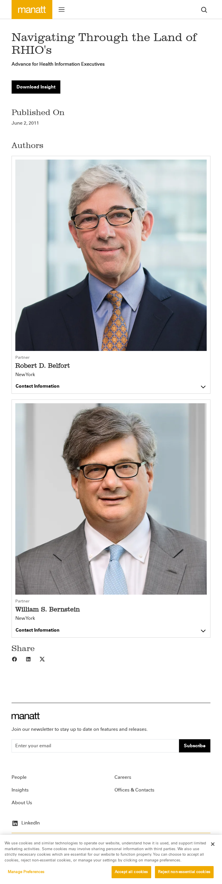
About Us (22, 802)
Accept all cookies (131, 872)
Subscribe (195, 745)
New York (25, 374)
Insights (20, 790)
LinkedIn (30, 823)
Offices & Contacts (134, 790)
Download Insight (36, 87)
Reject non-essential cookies (184, 872)
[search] (204, 9)
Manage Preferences (26, 872)
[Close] (212, 844)
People (19, 777)
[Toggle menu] (62, 9)
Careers (122, 777)
